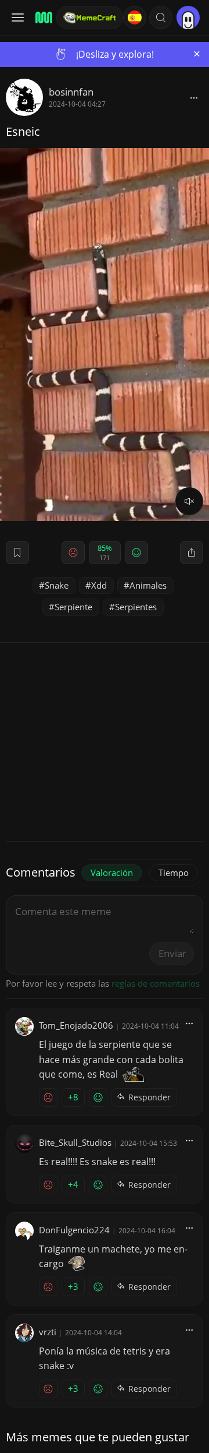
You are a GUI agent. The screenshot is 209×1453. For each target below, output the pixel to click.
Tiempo (173, 872)
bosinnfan (71, 91)
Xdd (99, 585)
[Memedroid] (42, 17)
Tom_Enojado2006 (76, 1025)
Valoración (112, 872)
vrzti (48, 1332)
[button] (160, 17)
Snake (57, 585)
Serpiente (73, 607)
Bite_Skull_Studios (75, 1142)
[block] (194, 97)
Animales (148, 585)
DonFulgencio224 (74, 1230)
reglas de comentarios (155, 983)
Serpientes (136, 607)
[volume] (189, 501)
